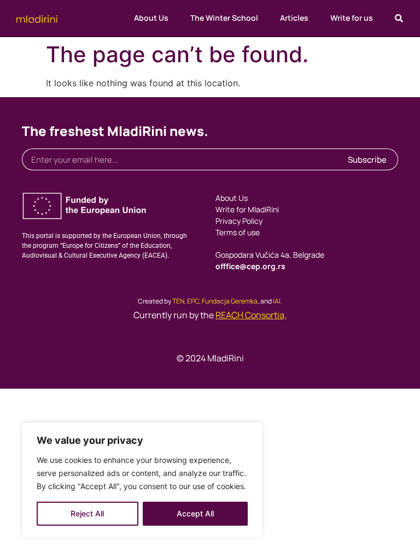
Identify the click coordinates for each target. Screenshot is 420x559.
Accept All (195, 513)
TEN (178, 301)
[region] (142, 480)
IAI (277, 301)
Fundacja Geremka (230, 301)
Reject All (87, 513)
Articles (294, 18)
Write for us (351, 18)
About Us (151, 18)
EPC (193, 301)
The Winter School (224, 18)
